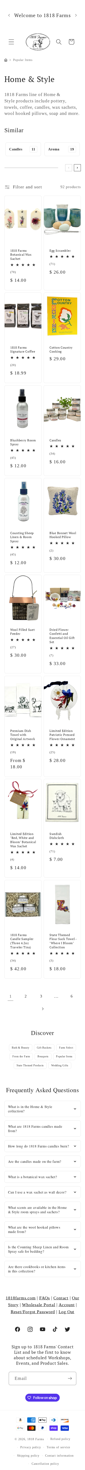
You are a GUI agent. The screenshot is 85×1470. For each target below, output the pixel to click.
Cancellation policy (45, 1463)
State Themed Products (30, 1065)
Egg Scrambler (60, 250)
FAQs (44, 1298)
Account (67, 1304)
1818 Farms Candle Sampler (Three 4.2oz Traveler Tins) (22, 941)
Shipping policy (28, 1455)
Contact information (59, 1455)
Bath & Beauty (20, 1047)
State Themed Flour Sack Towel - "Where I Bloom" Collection (63, 941)
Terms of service (58, 1447)
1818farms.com (21, 1298)
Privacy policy (30, 1447)
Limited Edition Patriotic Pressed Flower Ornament (62, 735)
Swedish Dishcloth (56, 836)
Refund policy (60, 1439)
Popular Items (64, 1056)
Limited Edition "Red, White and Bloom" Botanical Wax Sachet (23, 840)
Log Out (66, 1311)
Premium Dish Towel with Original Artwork (22, 735)
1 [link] (10, 996)
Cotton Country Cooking (61, 349)
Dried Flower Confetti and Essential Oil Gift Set (62, 636)
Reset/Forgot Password (33, 1311)
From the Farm (21, 1056)
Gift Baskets (44, 1047)
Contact (60, 1298)
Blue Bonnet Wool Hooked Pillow (62, 535)
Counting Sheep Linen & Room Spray (22, 537)
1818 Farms (35, 1439)
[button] (11, 42)
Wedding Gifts (59, 1065)
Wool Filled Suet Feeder (22, 632)
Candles (55, 440)
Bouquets (43, 1056)
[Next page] (42, 1009)
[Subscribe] (70, 1378)
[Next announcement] (76, 15)
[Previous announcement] (9, 15)
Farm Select (66, 1047)
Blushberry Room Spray (23, 442)
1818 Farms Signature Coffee (22, 349)
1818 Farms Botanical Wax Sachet (20, 254)
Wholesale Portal (38, 1304)
